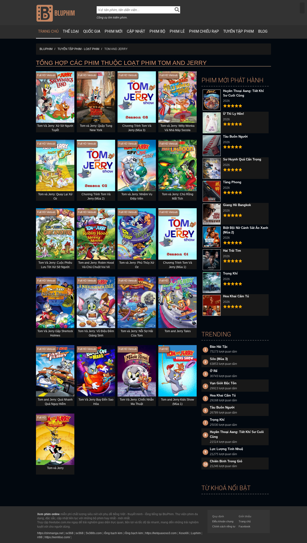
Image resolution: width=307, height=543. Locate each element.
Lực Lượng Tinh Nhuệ (226, 449)
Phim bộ (157, 31)
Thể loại (71, 31)
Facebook (244, 526)
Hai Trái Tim (232, 250)
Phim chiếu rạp (204, 31)
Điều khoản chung (222, 521)
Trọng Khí (230, 273)
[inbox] (302, 7)
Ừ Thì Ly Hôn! (233, 114)
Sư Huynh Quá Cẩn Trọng (242, 159)
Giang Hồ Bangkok (237, 205)
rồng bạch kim (113, 533)
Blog (262, 31)
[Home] (55, 13)
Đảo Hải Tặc (219, 346)
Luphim (196, 533)
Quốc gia (91, 31)
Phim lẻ (177, 31)
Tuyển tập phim (238, 31)
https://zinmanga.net (50, 533)
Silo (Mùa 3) (219, 359)
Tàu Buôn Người (235, 136)
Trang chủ (48, 31)
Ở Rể (213, 371)
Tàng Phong (232, 182)
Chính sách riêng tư (223, 526)
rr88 (39, 537)
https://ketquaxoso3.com (161, 533)
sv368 (69, 533)
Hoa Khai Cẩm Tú (236, 296)
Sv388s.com (94, 533)
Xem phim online (48, 514)
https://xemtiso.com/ (57, 537)
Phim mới (114, 31)
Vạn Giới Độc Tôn (223, 383)
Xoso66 (184, 533)
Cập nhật (136, 31)
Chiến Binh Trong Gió (226, 461)
